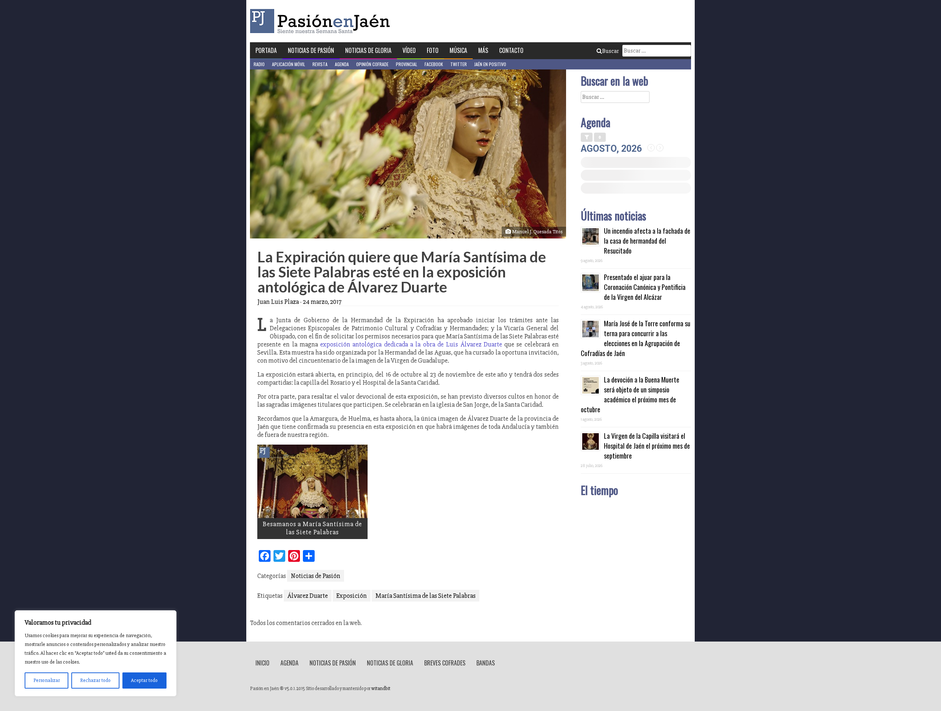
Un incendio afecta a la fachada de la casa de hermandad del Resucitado (647, 240)
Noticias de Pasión (311, 50)
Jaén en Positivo (490, 64)
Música (458, 50)
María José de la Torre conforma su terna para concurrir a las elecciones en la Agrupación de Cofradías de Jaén (635, 338)
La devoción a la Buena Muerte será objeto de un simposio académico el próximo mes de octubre (630, 394)
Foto (433, 50)
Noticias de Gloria (368, 50)
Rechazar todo (95, 680)
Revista (320, 64)
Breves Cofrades (444, 662)
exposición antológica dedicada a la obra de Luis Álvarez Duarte (411, 344)
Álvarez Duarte (307, 596)
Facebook (434, 64)
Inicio (262, 662)
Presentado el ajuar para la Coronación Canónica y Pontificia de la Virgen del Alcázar (645, 287)
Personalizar (46, 680)
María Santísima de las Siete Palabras (425, 596)
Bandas (485, 662)
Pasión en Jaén (322, 21)
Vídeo (409, 50)
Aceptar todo (144, 680)
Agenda (342, 64)
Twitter (458, 64)
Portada (266, 50)
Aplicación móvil (288, 64)
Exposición (351, 596)
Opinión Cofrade (372, 64)
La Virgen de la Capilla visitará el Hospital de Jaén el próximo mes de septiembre (647, 445)
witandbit (380, 689)
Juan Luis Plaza (278, 302)
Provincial (406, 64)
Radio (259, 64)
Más (483, 50)
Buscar (610, 51)
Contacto (511, 50)
